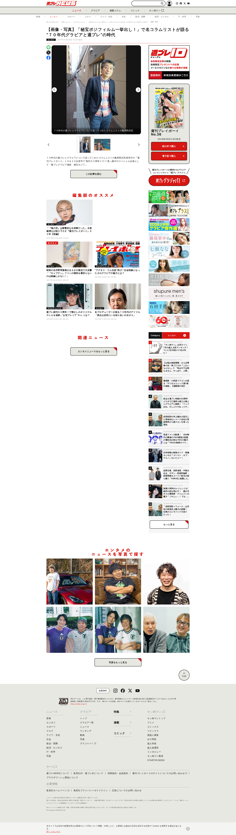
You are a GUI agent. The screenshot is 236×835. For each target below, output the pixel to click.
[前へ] (54, 90)
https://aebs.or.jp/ (78, 704)
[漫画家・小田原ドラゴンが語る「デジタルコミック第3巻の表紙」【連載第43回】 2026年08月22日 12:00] (69, 582)
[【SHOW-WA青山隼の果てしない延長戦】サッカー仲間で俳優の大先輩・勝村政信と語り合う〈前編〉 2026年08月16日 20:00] (118, 630)
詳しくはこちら (53, 831)
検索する (162, 3)
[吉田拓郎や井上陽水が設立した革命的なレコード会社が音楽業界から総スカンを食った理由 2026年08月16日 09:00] (166, 630)
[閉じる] (188, 828)
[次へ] (138, 90)
